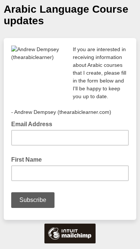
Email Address (34, 123)
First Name (26, 159)
